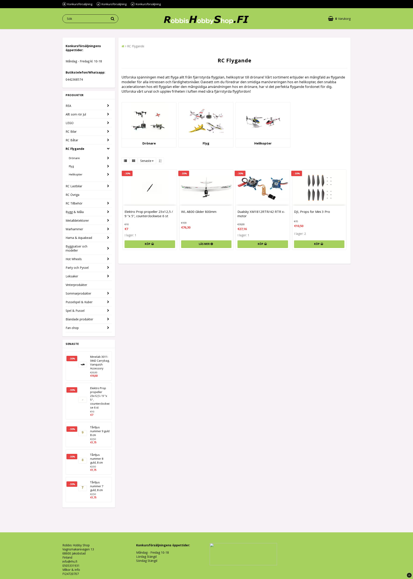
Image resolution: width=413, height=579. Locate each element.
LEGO (70, 123)
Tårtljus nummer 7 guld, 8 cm (96, 486)
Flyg (71, 166)
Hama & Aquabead (79, 238)
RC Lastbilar (74, 186)
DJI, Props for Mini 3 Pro (312, 211)
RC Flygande (75, 149)
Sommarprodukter (78, 293)
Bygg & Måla (75, 212)
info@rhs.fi (69, 561)
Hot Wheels (74, 259)
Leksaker (72, 276)
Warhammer (74, 229)
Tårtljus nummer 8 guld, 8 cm (96, 458)
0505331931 (71, 566)
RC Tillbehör (74, 203)
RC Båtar (72, 140)
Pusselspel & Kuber (79, 302)
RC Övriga (72, 195)
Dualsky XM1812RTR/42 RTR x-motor (261, 213)
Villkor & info (71, 570)
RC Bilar (71, 131)
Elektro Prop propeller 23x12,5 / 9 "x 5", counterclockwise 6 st (99, 397)
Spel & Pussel (75, 311)
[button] (339, 18)
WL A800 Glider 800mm (198, 211)
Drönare (74, 158)
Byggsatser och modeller (76, 248)
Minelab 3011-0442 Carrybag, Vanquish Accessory (99, 362)
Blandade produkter (79, 319)
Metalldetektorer (77, 220)
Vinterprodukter (76, 285)
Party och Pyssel (77, 268)
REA (68, 106)
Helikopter (75, 174)
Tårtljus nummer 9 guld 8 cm (99, 431)
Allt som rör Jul (76, 114)
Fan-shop (72, 328)
